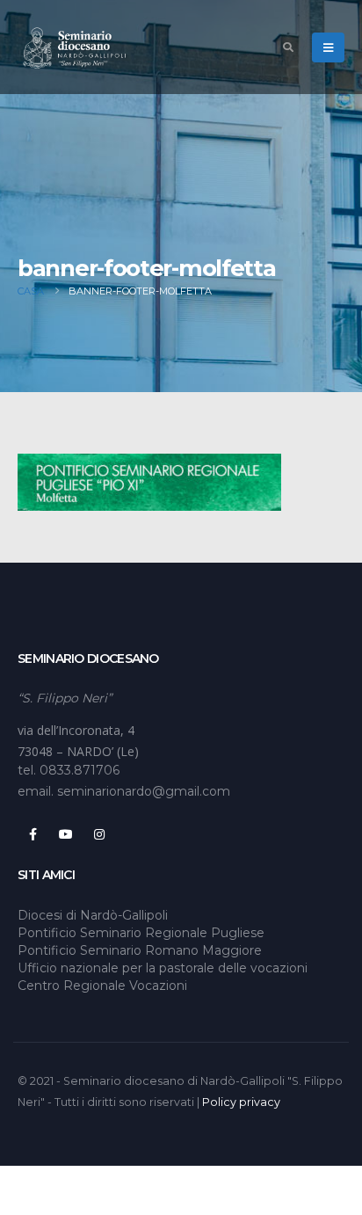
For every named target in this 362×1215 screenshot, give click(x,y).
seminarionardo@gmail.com (143, 791)
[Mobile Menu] (328, 47)
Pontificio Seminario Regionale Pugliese (141, 933)
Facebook (32, 834)
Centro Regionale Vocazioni (102, 985)
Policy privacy (241, 1102)
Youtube (66, 834)
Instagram (99, 834)
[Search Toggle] (287, 47)
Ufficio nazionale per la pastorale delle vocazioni (163, 968)
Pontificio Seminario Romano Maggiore (140, 950)
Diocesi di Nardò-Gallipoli (93, 915)
